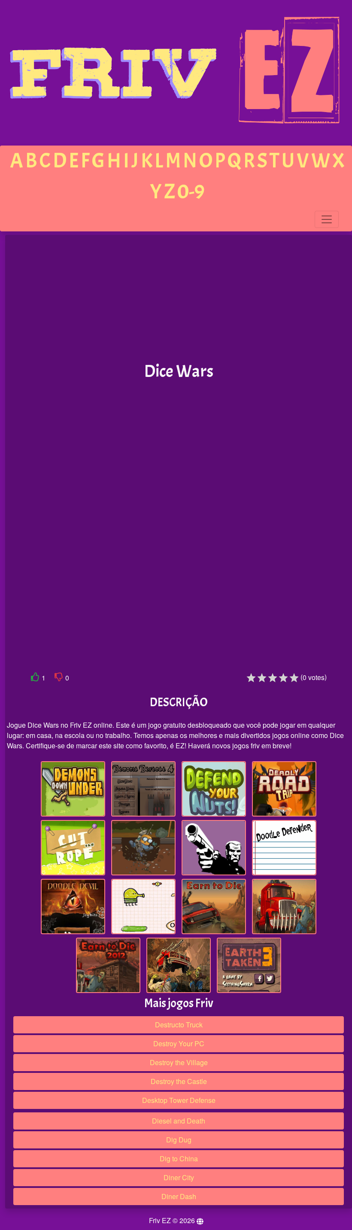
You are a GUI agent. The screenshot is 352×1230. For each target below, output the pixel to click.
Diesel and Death (178, 1121)
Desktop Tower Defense (178, 1100)
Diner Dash (178, 1196)
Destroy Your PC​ (178, 1043)
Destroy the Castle (179, 1081)
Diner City (179, 1177)
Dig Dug (178, 1140)
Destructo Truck (179, 1025)
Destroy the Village (179, 1062)
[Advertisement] (178, 299)
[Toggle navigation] (327, 219)
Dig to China (179, 1158)
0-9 (191, 192)
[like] (35, 678)
